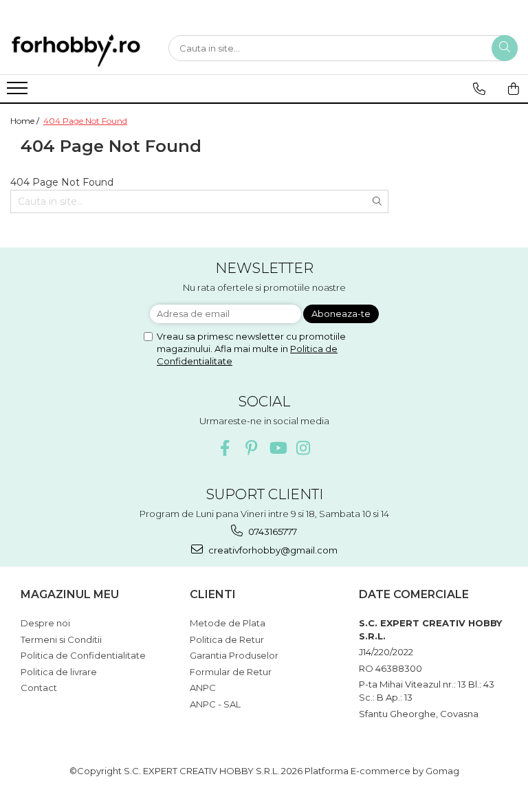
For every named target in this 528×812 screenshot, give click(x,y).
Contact (39, 687)
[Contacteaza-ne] (478, 88)
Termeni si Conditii (61, 639)
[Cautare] (505, 48)
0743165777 (271, 531)
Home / (25, 121)
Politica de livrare (59, 671)
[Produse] (19, 92)
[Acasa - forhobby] (79, 50)
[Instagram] (304, 448)
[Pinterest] (251, 448)
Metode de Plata (227, 622)
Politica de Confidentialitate (83, 655)
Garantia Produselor (234, 655)
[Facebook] (225, 448)
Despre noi (45, 622)
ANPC (203, 687)
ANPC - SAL (215, 704)
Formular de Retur (231, 671)
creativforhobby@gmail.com (272, 550)
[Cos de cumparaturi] (513, 88)
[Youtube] (277, 448)
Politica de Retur (227, 639)
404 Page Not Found (85, 121)
